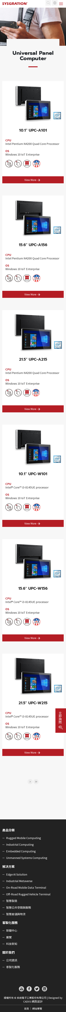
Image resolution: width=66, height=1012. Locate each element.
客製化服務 (13, 967)
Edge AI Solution (16, 874)
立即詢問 (60, 717)
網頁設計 (37, 1001)
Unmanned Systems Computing (26, 858)
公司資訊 (11, 960)
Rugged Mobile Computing (23, 838)
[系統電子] (16, 6)
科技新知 (11, 944)
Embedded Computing (21, 851)
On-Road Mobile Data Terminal (26, 887)
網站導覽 (37, 1008)
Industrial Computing (20, 844)
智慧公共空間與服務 (18, 907)
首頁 (26, 1008)
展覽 (9, 937)
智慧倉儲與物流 (15, 914)
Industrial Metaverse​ (19, 881)
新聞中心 (11, 930)
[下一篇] (30, 781)
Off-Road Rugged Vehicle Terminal (28, 894)
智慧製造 (11, 901)
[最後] (36, 781)
